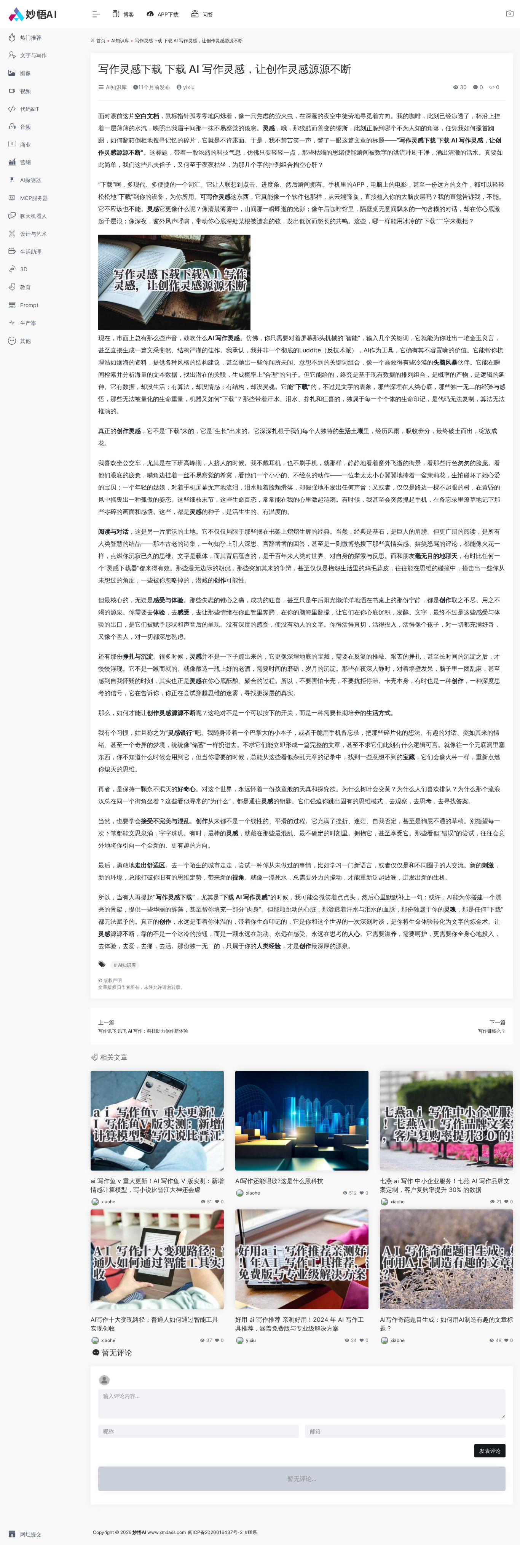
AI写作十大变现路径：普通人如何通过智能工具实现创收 (154, 1324)
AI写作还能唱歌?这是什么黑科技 (279, 1181)
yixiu (188, 87)
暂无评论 (117, 1352)
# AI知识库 (125, 965)
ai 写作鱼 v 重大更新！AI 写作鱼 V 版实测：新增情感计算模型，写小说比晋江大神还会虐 (157, 1185)
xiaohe (108, 1201)
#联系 (251, 1532)
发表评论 (490, 1450)
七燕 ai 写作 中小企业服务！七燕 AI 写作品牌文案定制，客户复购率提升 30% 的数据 (445, 1185)
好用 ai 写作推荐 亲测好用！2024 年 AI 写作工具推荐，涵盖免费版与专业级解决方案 (299, 1324)
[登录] (510, 15)
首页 (100, 40)
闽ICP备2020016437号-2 (215, 1532)
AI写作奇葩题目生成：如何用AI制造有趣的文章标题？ (446, 1324)
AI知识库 (120, 40)
